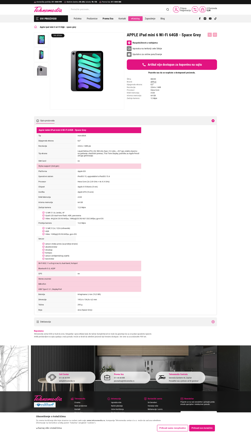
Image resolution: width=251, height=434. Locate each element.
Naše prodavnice (81, 406)
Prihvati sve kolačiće (202, 428)
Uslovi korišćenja (117, 409)
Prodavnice (92, 18)
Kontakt (122, 18)
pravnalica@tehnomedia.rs (124, 381)
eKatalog (135, 18)
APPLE (153, 82)
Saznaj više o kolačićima (50, 428)
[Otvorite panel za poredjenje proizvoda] (195, 9)
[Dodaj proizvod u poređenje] (210, 35)
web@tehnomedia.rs (67, 381)
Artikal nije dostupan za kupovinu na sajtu (175, 64)
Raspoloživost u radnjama (145, 43)
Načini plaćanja (117, 406)
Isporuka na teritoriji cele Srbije (147, 48)
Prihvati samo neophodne (172, 428)
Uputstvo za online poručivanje (147, 54)
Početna (78, 18)
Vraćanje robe (153, 406)
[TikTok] (215, 18)
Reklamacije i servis (155, 409)
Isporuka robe (116, 402)
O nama (77, 402)
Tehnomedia (48, 9)
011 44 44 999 (64, 378)
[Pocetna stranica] (35, 27)
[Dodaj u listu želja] (215, 35)
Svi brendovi (152, 402)
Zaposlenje (150, 18)
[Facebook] (199, 18)
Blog (163, 18)
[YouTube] (210, 18)
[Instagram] (205, 18)
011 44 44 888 (119, 378)
